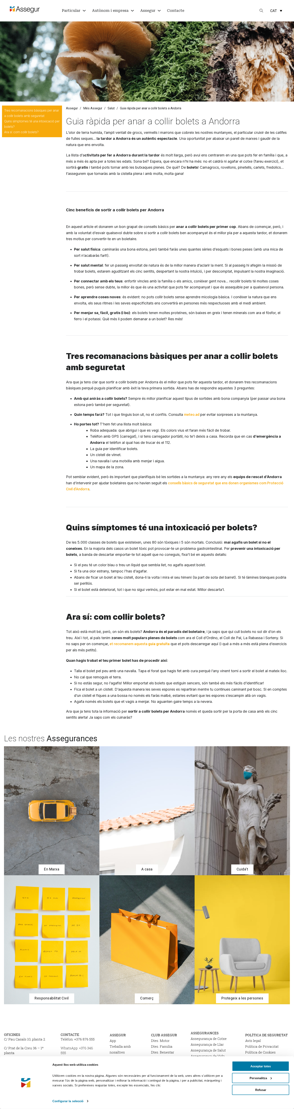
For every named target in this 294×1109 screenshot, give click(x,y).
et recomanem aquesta (139, 644)
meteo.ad (192, 414)
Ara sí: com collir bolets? (21, 132)
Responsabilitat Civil (52, 998)
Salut (111, 108)
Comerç (147, 998)
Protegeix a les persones (242, 998)
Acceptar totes (260, 1066)
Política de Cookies (260, 1052)
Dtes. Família (161, 1046)
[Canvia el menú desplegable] (84, 10)
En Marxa (51, 869)
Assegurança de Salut (208, 1050)
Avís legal (253, 1040)
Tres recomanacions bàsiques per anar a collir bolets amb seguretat (31, 113)
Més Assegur (92, 108)
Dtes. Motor (160, 1040)
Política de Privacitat (262, 1046)
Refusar (260, 1089)
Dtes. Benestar (162, 1052)
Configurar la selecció (67, 1101)
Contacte (175, 10)
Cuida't (242, 869)
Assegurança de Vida (208, 1056)
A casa (147, 869)
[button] (276, 11)
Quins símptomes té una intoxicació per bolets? (32, 124)
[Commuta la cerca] (261, 10)
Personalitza (258, 1078)
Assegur (72, 108)
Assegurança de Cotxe (209, 1038)
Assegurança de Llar (207, 1044)
